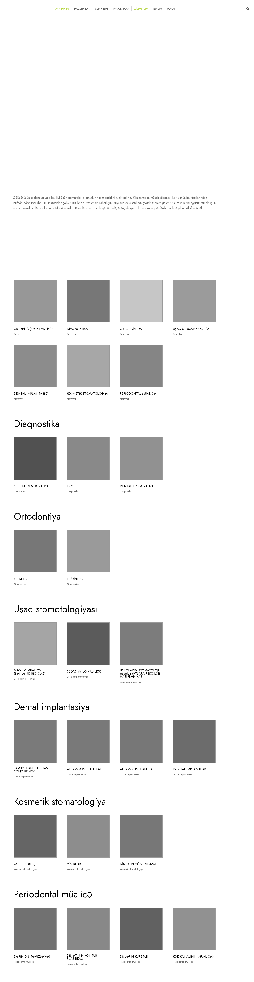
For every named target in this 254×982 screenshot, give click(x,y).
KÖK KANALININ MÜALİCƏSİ (194, 956)
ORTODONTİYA (131, 328)
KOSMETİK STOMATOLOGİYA (87, 393)
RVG (70, 486)
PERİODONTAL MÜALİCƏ (138, 393)
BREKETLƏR (22, 578)
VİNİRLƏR (74, 864)
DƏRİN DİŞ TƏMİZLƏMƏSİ (32, 956)
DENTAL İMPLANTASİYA (31, 393)
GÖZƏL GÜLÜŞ (24, 864)
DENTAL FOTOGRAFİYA (136, 486)
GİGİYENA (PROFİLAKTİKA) (33, 328)
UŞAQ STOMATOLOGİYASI (191, 328)
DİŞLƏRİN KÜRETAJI (134, 956)
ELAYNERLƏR (76, 578)
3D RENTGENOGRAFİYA (31, 486)
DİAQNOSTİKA (77, 328)
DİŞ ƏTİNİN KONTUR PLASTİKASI (82, 957)
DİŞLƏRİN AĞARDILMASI (138, 864)
